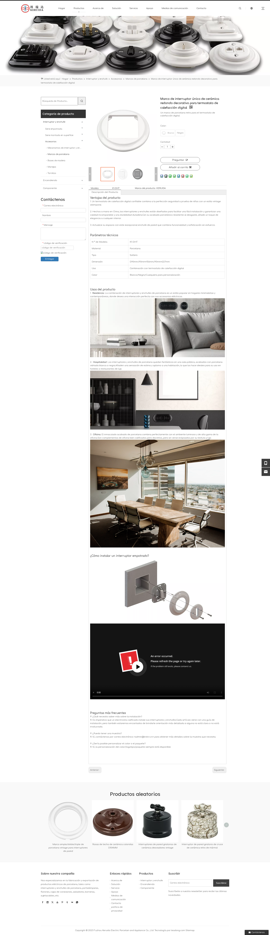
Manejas (52, 167)
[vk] (72, 902)
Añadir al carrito (178, 167)
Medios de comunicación (175, 8)
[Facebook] (42, 902)
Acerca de (98, 8)
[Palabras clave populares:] (82, 101)
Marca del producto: (145, 188)
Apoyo (149, 8)
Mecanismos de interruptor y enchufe (66, 148)
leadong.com (178, 930)
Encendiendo (50, 180)
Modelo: (95, 188)
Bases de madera (56, 161)
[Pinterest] (62, 902)
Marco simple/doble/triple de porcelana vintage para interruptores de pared (68, 847)
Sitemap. (190, 930)
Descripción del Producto (105, 192)
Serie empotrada (53, 129)
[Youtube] (57, 902)
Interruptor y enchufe (54, 122)
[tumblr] (67, 902)
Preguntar (178, 160)
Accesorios (50, 142)
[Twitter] (52, 902)
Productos (79, 8)
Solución (116, 8)
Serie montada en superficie (59, 135)
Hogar (61, 8)
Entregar (49, 259)
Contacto (201, 8)
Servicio (134, 8)
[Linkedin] (47, 902)
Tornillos (52, 173)
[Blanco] (164, 133)
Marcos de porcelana (58, 154)
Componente (50, 188)
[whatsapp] (77, 902)
